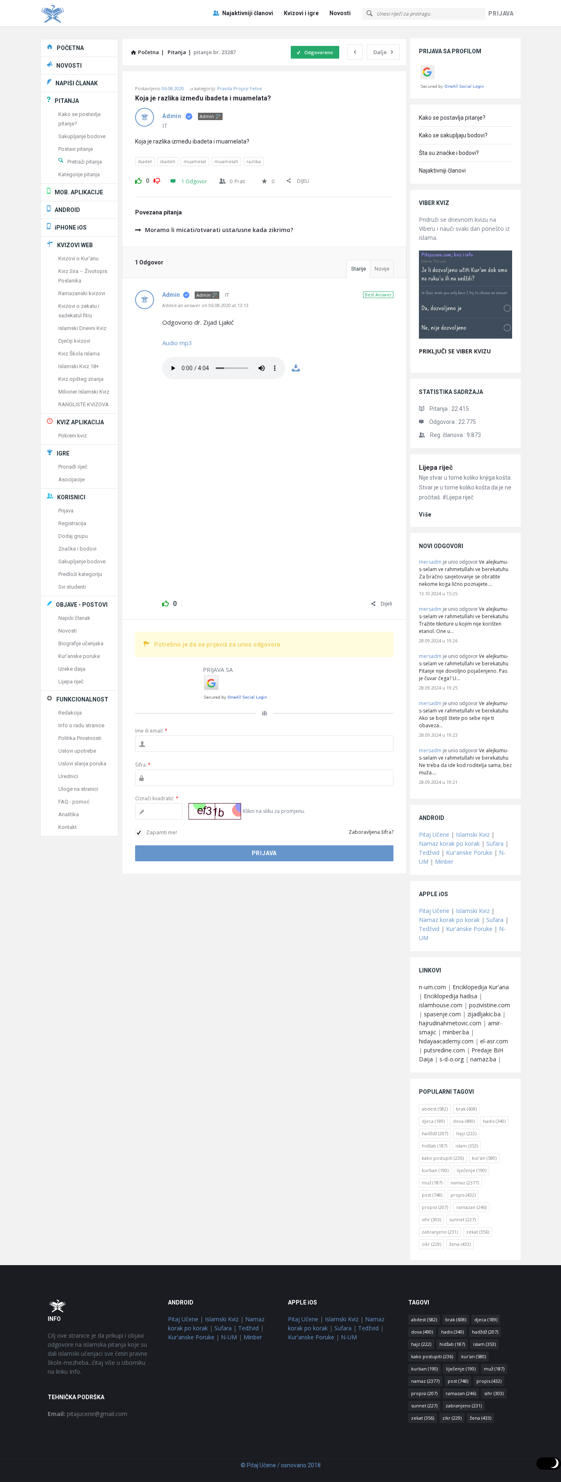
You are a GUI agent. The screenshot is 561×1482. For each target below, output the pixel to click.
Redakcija (70, 713)
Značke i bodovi (77, 549)
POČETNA (70, 48)
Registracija (72, 523)
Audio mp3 (177, 343)
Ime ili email (151, 730)
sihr (431, 1219)
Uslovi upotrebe (77, 751)
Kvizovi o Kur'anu (78, 258)
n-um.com (432, 987)
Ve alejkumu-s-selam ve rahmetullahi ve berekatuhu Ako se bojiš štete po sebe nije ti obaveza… (463, 714)
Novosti (340, 13)
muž (432, 1182)
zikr (431, 1244)
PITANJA (67, 101)
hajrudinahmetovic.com (450, 1023)
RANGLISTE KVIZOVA (83, 404)
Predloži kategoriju (80, 574)
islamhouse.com (440, 1005)
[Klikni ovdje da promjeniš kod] (215, 811)
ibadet (145, 161)
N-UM (229, 1337)
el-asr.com (494, 1041)
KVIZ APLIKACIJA (80, 422)
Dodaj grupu (73, 536)
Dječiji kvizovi (74, 341)
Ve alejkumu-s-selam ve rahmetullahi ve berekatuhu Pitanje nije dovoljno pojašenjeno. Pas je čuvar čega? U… (463, 667)
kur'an (484, 1158)
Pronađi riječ (72, 467)
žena (460, 1244)
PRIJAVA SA (218, 670)
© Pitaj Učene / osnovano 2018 (281, 1465)
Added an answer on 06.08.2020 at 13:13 (205, 305)
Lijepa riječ (436, 467)
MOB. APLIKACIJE (79, 192)
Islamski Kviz (473, 834)
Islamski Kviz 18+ (78, 366)
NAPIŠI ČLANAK (76, 83)
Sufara (495, 843)
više (425, 514)
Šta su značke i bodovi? (449, 153)
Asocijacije (71, 479)
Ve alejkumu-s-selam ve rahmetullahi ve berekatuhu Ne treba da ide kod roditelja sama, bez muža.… (465, 761)
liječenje (471, 1170)
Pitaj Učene (434, 834)
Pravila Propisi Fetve (239, 88)
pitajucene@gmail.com (87, 1414)
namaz (465, 1182)
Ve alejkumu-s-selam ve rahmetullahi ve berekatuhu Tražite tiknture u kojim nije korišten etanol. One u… (463, 620)
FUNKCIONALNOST (82, 699)
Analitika (68, 814)
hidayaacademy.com (446, 1041)
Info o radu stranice (81, 725)
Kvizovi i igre (301, 13)
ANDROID (67, 210)
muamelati (226, 161)
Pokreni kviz (72, 436)
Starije (358, 269)
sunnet (462, 1219)
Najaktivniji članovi (247, 13)
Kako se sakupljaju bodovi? (453, 135)
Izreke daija (71, 669)
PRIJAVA (501, 13)
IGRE (63, 453)
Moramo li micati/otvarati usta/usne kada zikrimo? (219, 230)
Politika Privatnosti (79, 738)
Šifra (143, 764)
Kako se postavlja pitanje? (452, 117)
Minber (444, 861)
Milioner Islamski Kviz (83, 392)
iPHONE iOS (71, 227)
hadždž (435, 1133)
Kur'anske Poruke (469, 852)
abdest (435, 1109)
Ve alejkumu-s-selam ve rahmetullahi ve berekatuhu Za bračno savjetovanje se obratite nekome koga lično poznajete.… (463, 572)
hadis (494, 1121)
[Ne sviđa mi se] (157, 179)
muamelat (195, 161)
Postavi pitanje (75, 149)
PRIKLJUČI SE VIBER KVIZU (455, 351)
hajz (466, 1133)
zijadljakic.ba (484, 1014)
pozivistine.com (489, 1005)
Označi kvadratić (157, 798)
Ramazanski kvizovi (81, 293)
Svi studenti (72, 587)
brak (466, 1109)
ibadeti (167, 161)
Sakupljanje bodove (82, 136)
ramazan (471, 1207)
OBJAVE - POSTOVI (82, 604)
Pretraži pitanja (84, 162)
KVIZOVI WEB (75, 245)
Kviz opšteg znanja (80, 379)
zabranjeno (440, 1232)
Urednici (68, 776)
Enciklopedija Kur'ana (481, 987)
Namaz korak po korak (449, 843)
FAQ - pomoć (74, 802)
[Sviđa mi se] (138, 179)
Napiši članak (74, 618)
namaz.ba (483, 1059)
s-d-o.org (451, 1059)
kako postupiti (443, 1158)
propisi (435, 1207)
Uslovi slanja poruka (82, 763)
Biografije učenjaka (80, 643)
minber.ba (456, 1032)
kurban (435, 1170)
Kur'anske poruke (79, 656)
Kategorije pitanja (79, 174)
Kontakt (67, 827)
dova (464, 1121)
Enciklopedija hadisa (450, 996)
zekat (477, 1232)
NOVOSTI (69, 65)
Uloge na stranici (78, 789)
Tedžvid (429, 852)
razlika (253, 161)
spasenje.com (442, 1014)
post (432, 1195)
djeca (433, 1121)
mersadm (430, 561)
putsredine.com (444, 1050)
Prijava (66, 511)
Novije (382, 269)
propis (463, 1195)
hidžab (434, 1146)
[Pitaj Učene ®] (81, 13)
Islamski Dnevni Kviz (82, 328)
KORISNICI (71, 497)
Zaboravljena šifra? (371, 832)
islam (466, 1146)
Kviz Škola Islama (79, 354)
